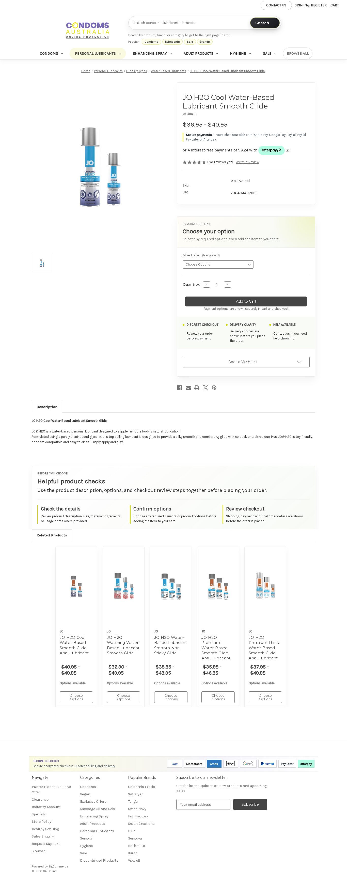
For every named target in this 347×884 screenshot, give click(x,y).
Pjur (131, 831)
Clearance (40, 799)
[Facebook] (179, 387)
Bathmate (136, 846)
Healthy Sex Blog (45, 829)
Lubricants (172, 41)
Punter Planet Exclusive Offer (51, 789)
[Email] (188, 387)
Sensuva (135, 838)
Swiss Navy (137, 809)
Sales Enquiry (43, 836)
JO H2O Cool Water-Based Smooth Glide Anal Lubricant (74, 645)
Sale (190, 41)
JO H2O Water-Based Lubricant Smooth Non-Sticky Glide (170, 645)
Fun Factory (138, 816)
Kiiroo (132, 853)
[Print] (196, 387)
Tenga (133, 801)
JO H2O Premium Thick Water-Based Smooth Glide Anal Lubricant (264, 647)
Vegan (85, 794)
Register (319, 5)
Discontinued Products (99, 860)
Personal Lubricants (95, 53)
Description (47, 407)
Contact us (276, 5)
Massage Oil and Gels (97, 809)
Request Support (46, 844)
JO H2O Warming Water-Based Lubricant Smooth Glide (123, 645)
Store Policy (41, 821)
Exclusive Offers (93, 801)
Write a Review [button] (247, 162)
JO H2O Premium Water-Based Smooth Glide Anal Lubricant (216, 647)
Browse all (298, 53)
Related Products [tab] (52, 535)
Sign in (301, 5)
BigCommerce (58, 866)
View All (134, 860)
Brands (205, 41)
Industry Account (46, 807)
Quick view (73, 580)
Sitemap (38, 851)
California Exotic (141, 787)
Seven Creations (141, 823)
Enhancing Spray (150, 53)
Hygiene (238, 53)
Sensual (86, 838)
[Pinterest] (214, 387)
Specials (39, 814)
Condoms (151, 41)
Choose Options (76, 591)
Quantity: (191, 284)
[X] (205, 387)
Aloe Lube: (201, 255)
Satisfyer (135, 794)
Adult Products (198, 53)
